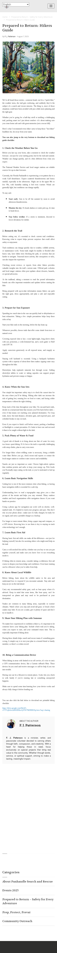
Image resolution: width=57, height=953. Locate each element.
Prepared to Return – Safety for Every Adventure (32, 17)
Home (5, 17)
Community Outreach (17, 921)
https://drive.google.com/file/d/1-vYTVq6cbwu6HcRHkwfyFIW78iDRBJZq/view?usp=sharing (26, 709)
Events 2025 (10, 890)
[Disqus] (28, 805)
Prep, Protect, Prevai (16, 912)
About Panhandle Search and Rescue (27, 881)
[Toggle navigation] (51, 6)
